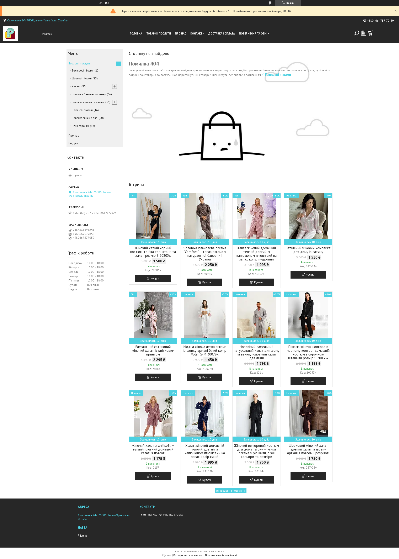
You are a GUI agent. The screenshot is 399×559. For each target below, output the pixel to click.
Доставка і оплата (221, 33)
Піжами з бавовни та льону (89, 94)
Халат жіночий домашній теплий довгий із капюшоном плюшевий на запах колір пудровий (256, 253)
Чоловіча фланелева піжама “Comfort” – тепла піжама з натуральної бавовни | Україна (204, 253)
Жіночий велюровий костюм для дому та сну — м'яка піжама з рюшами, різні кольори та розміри (256, 451)
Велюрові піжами (83, 70)
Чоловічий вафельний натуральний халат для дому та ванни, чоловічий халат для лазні (256, 352)
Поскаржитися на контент (188, 555)
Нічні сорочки (80, 126)
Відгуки (73, 143)
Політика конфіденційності (221, 555)
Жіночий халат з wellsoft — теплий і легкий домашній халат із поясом (153, 449)
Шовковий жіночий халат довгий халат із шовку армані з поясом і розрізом (308, 449)
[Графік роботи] (363, 33)
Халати (76, 86)
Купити (155, 278)
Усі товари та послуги (229, 490)
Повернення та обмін (254, 33)
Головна (136, 33)
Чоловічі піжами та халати (88, 102)
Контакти (197, 33)
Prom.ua (219, 551)
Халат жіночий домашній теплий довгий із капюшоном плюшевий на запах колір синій (205, 451)
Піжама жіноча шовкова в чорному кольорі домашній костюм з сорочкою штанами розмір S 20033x (308, 352)
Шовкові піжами (82, 78)
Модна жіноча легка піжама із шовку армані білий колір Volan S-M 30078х (204, 350)
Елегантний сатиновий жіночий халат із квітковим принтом (153, 350)
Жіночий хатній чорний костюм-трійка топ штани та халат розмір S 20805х (153, 251)
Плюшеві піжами (278, 74)
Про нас (180, 33)
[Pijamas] (21, 33)
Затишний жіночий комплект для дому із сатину (308, 250)
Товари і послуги (158, 33)
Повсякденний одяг (85, 118)
